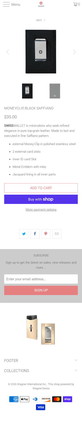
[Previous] (8, 51)
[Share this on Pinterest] (45, 234)
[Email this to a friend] (56, 234)
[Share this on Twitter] (23, 234)
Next (39, 20)
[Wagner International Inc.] (41, 4)
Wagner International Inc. (32, 384)
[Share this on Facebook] (34, 234)
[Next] (74, 51)
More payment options (41, 210)
